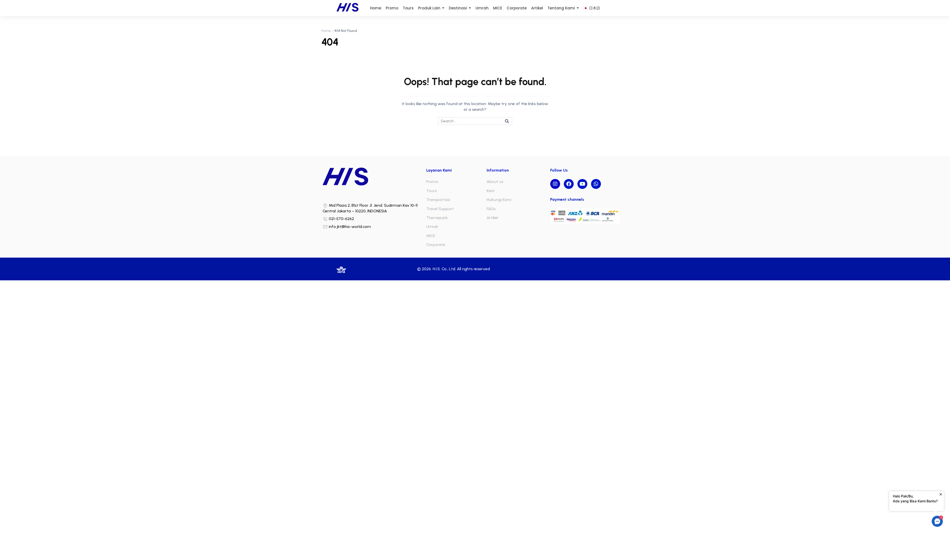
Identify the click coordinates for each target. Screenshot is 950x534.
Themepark (437, 217)
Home (326, 31)
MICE (430, 235)
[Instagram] (555, 184)
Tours (431, 190)
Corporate (435, 244)
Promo (432, 181)
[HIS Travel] (373, 176)
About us (495, 181)
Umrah (432, 226)
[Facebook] (569, 184)
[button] (937, 521)
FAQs (491, 208)
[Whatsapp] (596, 184)
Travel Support (440, 208)
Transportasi (438, 199)
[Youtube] (582, 184)
